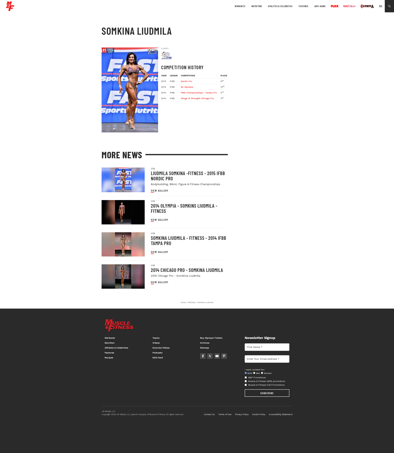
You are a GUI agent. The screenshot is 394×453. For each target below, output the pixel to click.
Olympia (367, 6)
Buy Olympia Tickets (211, 338)
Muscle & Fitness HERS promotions (266, 381)
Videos (156, 343)
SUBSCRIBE (267, 393)
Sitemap (204, 347)
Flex (335, 6)
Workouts (240, 6)
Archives (204, 343)
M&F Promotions (257, 377)
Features (303, 6)
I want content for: (255, 369)
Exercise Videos (161, 347)
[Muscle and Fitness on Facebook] (203, 356)
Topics (156, 338)
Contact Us (209, 414)
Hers (349, 6)
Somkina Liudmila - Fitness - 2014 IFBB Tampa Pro (188, 240)
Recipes (109, 357)
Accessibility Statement (280, 414)
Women (268, 373)
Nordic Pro (186, 81)
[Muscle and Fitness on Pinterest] (224, 356)
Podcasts (157, 352)
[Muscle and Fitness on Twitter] (210, 356)
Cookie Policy (258, 414)
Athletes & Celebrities (280, 6)
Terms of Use (224, 414)
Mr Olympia (187, 87)
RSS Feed (158, 357)
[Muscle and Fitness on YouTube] (217, 356)
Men (258, 373)
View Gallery (159, 190)
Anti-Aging (320, 6)
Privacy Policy (242, 414)
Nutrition (256, 6)
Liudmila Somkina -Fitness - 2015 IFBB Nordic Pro (188, 175)
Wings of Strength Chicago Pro (197, 98)
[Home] (10, 10)
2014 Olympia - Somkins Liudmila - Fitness (184, 208)
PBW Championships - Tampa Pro (199, 92)
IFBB (153, 169)
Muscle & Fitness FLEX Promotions (266, 385)
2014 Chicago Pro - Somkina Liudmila (187, 270)
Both (249, 373)
